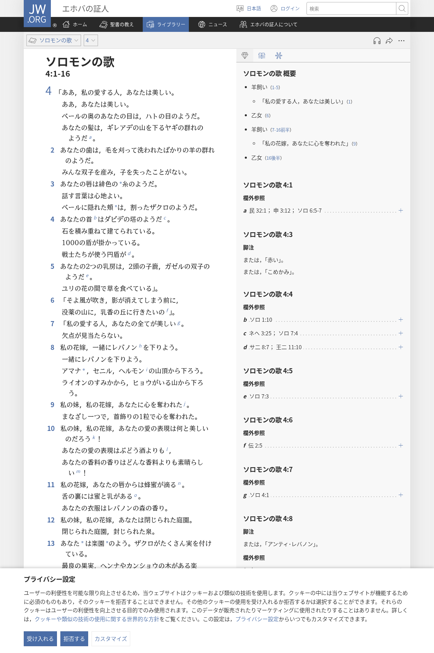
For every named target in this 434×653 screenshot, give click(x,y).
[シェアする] (389, 41)
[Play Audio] (377, 41)
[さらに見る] (401, 41)
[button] (116, 24)
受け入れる (40, 638)
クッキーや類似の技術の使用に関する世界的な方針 (97, 619)
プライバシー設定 (257, 619)
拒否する (74, 638)
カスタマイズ (111, 638)
